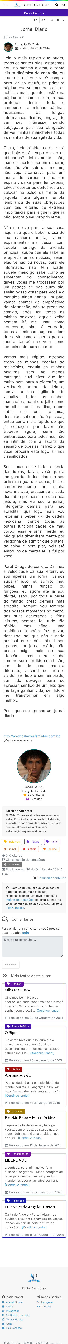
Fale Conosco (15, 908)
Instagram (46, 1302)
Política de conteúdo (17, 1315)
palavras (14, 841)
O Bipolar (13, 1032)
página (52, 848)
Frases (16, 1068)
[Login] (63, 5)
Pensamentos (20, 1153)
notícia (31, 848)
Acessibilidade (13, 1302)
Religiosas (18, 1200)
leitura (35, 841)
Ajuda (8, 1323)
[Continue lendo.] (48, 1010)
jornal (12, 848)
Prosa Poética (34, 13)
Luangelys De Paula (27, 44)
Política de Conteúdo (20, 899)
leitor (54, 841)
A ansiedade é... (18, 1075)
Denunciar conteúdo (51, 878)
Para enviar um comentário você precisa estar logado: (31, 931)
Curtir (18, 37)
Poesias (16, 983)
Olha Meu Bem (17, 990)
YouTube (45, 1306)
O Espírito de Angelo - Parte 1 (30, 1207)
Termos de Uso (14, 1319)
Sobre (9, 1306)
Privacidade (12, 1310)
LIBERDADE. (16, 1160)
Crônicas (17, 1111)
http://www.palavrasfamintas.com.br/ (32, 736)
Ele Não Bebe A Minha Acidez (30, 1117)
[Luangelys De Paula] (34, 766)
